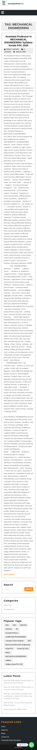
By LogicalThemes (18, 747)
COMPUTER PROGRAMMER (16, 637)
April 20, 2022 (21, 52)
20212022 (23, 625)
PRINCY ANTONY (12, 49)
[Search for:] (14, 589)
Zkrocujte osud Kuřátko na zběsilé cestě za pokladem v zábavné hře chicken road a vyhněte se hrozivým (18, 696)
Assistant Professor (12, 633)
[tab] (2, 12)
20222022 (9, 629)
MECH (8, 652)
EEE (29, 641)
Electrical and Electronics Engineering (18, 645)
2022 (14, 625)
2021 (7, 625)
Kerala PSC (8, 605)
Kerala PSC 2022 (22, 648)
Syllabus (8, 660)
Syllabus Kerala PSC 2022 (14, 664)
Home (3, 726)
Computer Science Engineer (15, 641)
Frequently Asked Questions (11, 740)
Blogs (3, 733)
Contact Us (5, 737)
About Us (4, 730)
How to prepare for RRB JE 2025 (15, 709)
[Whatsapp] (31, 745)
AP (17, 629)
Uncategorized (9, 609)
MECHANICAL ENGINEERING (16, 656)
